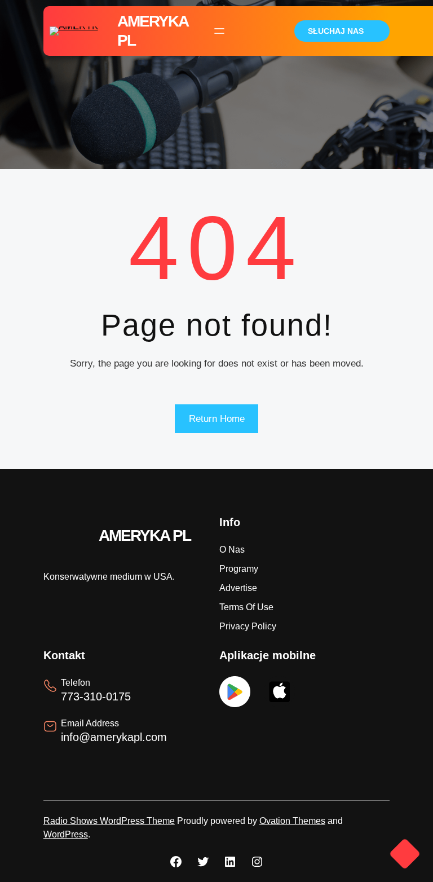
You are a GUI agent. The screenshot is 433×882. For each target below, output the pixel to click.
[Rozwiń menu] (219, 31)
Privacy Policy (247, 626)
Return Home (217, 418)
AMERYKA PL (145, 535)
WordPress (65, 834)
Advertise (238, 588)
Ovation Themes (292, 821)
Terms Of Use (246, 607)
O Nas (232, 549)
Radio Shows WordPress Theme (109, 821)
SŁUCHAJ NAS (336, 31)
